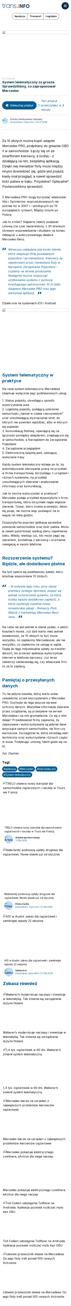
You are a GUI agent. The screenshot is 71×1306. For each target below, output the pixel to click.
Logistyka (51, 16)
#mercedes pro (46, 768)
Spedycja (19, 16)
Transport (35, 16)
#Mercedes (26, 768)
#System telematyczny (17, 774)
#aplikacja (10, 768)
